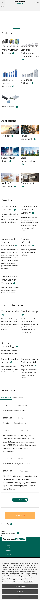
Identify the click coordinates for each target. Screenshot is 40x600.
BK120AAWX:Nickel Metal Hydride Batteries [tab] (23, 28)
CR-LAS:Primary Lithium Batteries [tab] (30, 28)
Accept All (20, 597)
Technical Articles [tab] (3, 28)
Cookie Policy (28, 582)
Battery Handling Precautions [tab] (10, 28)
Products (6, 33)
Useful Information (12, 305)
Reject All (20, 591)
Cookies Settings (20, 586)
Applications (8, 120)
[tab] (6, 398)
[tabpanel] (20, 18)
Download (7, 200)
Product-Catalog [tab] (16, 28)
